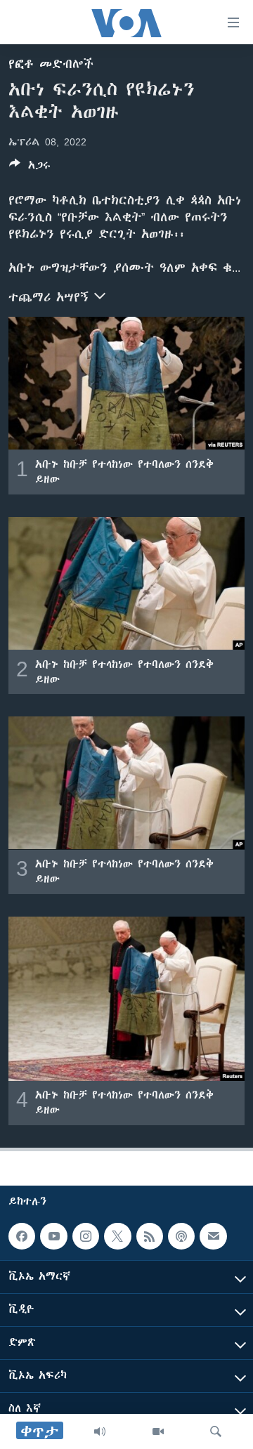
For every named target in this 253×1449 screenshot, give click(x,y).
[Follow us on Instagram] (85, 1236)
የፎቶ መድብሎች (50, 64)
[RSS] (149, 1236)
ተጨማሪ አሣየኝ (51, 297)
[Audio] (100, 1431)
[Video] (158, 1431)
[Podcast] (181, 1236)
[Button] (30, 168)
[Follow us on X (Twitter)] (117, 1236)
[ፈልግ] (216, 1431)
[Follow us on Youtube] (53, 1236)
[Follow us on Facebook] (21, 1236)
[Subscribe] (213, 1236)
